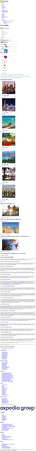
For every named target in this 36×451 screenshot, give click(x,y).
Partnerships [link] (3, 416)
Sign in (5, 21)
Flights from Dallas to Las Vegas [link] (6, 378)
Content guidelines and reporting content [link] (7, 439)
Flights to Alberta (23, 324)
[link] (9, 4)
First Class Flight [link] (4, 402)
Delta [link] (3, 385)
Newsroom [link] (3, 417)
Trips (3, 18)
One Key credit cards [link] (5, 430)
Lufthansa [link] (3, 391)
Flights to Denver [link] (4, 358)
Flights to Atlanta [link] (4, 357)
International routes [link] (4, 399)
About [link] (3, 414)
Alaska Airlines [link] (4, 389)
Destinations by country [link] (5, 400)
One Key (4, 76)
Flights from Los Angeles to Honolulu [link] (7, 375)
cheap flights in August (16, 282)
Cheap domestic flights (7, 283)
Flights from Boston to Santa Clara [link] (7, 373)
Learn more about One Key (8, 22)
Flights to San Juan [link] (4, 369)
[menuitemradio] (1, 28)
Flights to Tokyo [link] (4, 364)
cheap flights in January (8, 284)
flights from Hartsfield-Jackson (9, 306)
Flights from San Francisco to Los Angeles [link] (8, 377)
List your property (4, 16)
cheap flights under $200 (15, 295)
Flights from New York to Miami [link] (6, 374)
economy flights (22, 314)
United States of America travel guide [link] (7, 424)
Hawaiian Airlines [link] (4, 388)
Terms (11, 404)
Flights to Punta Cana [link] (5, 367)
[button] (18, 257)
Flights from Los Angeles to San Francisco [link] (8, 381)
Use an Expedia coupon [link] (5, 446)
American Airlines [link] (4, 384)
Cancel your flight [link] (4, 444)
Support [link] (3, 443)
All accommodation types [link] (5, 428)
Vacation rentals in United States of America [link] (8, 425)
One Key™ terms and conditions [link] (6, 436)
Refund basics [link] (4, 445)
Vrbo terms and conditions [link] (5, 437)
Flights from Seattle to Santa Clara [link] (7, 372)
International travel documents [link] (6, 447)
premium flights (33, 314)
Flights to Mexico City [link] (5, 366)
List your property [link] (4, 415)
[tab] (7, 348)
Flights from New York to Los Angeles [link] (7, 380)
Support (3, 17)
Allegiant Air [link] (4, 390)
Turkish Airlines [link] (4, 394)
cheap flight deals (21, 340)
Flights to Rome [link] (4, 368)
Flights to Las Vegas (18, 319)
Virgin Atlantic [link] (4, 392)
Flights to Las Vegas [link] (5, 354)
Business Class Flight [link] (5, 401)
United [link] (3, 386)
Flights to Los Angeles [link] (5, 353)
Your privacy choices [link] (5, 438)
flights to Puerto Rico (3, 324)
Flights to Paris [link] (4, 365)
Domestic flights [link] (4, 427)
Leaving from (2, 37)
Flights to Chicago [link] (4, 356)
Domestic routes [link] (4, 398)
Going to (1, 39)
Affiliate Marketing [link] (4, 419)
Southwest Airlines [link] (4, 387)
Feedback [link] (3, 420)
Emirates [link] (3, 393)
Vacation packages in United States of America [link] (8, 426)
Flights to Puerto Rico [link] (5, 362)
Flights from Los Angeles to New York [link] (7, 376)
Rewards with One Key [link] (5, 429)
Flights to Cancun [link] (4, 363)
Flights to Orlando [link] (4, 352)
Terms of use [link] (4, 435)
